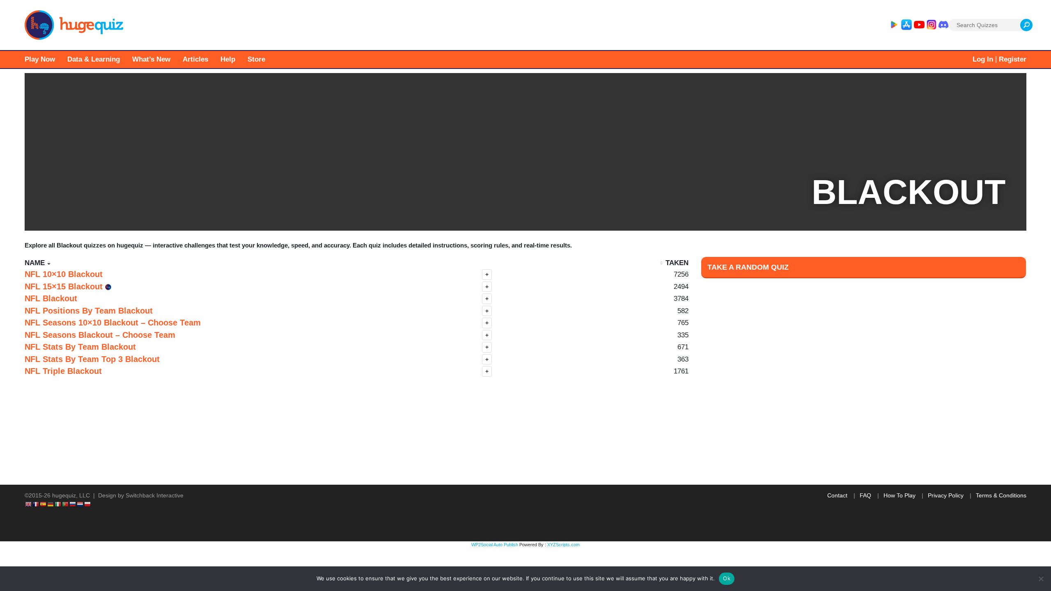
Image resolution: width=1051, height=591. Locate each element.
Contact (837, 495)
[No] (1041, 579)
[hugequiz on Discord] (943, 25)
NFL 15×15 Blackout (65, 286)
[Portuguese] (65, 504)
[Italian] (58, 504)
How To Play (899, 495)
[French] (36, 504)
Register (1012, 59)
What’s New (151, 59)
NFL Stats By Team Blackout (80, 346)
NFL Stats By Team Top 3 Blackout (92, 359)
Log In (983, 59)
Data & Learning (93, 59)
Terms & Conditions (1001, 495)
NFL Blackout (51, 298)
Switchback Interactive (155, 495)
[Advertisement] (863, 436)
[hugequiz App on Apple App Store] (906, 25)
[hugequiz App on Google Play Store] (893, 25)
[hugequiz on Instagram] (931, 25)
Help (227, 59)
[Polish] (88, 504)
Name (35, 263)
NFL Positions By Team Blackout (89, 310)
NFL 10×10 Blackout (64, 274)
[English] (28, 504)
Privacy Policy (946, 495)
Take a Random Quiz (748, 267)
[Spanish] (43, 504)
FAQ (865, 495)
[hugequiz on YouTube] (919, 25)
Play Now (40, 59)
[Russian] (73, 504)
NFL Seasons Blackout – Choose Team (100, 334)
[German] (51, 504)
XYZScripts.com (563, 544)
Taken (676, 263)
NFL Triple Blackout (63, 371)
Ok (726, 578)
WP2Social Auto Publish (494, 544)
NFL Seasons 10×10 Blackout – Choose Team (113, 322)
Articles (195, 59)
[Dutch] (80, 504)
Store (256, 59)
